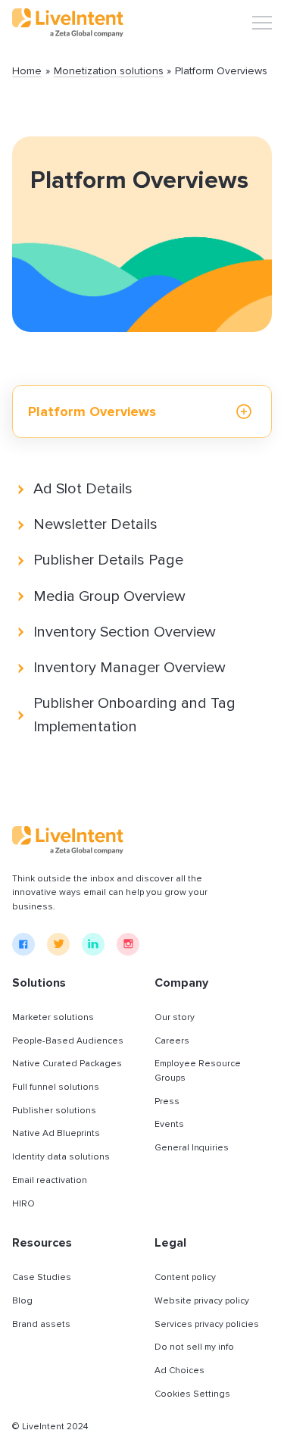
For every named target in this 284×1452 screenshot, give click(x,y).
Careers (171, 1041)
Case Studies (41, 1277)
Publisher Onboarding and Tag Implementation (134, 715)
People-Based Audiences (67, 1041)
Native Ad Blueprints (56, 1133)
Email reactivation (49, 1180)
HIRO (23, 1203)
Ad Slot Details (83, 489)
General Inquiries (191, 1147)
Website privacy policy (201, 1300)
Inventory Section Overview (124, 632)
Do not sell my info (194, 1347)
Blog (22, 1300)
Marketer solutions (53, 1017)
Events (169, 1124)
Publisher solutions (54, 1110)
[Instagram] (128, 944)
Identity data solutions (61, 1157)
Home (27, 71)
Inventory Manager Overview (129, 668)
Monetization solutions (109, 71)
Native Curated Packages (67, 1063)
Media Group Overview (109, 596)
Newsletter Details (95, 524)
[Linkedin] (93, 944)
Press (166, 1101)
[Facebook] (23, 944)
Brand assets (41, 1324)
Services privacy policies (206, 1324)
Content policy (185, 1277)
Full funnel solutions (55, 1087)
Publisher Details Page (108, 560)
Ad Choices (179, 1370)
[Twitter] (58, 944)
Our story (174, 1017)
